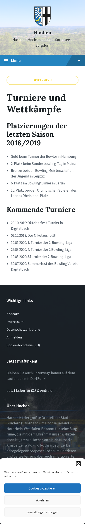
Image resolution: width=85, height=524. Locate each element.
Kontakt (13, 314)
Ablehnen (42, 500)
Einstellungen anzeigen (42, 512)
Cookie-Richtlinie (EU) (23, 345)
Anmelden (14, 337)
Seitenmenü (42, 80)
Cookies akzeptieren (42, 488)
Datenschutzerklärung (23, 329)
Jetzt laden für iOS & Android (30, 390)
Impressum (15, 321)
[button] (78, 464)
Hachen (42, 32)
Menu (16, 60)
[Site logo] (42, 24)
